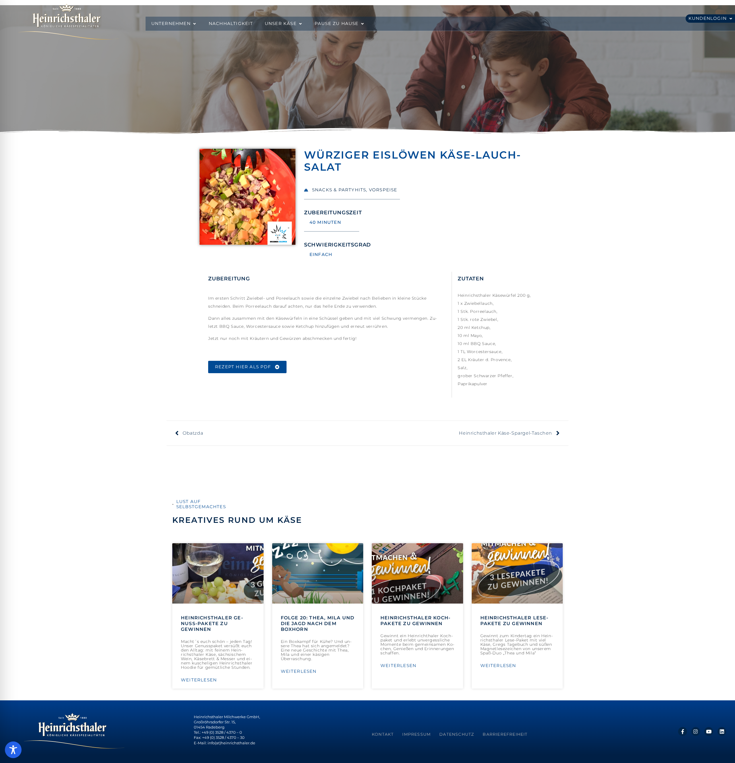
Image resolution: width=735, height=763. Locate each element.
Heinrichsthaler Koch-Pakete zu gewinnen (415, 620)
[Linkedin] (721, 731)
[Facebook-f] (682, 731)
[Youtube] (708, 731)
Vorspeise (383, 189)
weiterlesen (199, 680)
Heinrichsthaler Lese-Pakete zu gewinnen (514, 620)
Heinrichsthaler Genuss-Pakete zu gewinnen (212, 623)
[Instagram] (695, 731)
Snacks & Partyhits (339, 189)
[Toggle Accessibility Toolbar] (13, 750)
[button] (174, 24)
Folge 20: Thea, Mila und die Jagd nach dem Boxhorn (318, 623)
